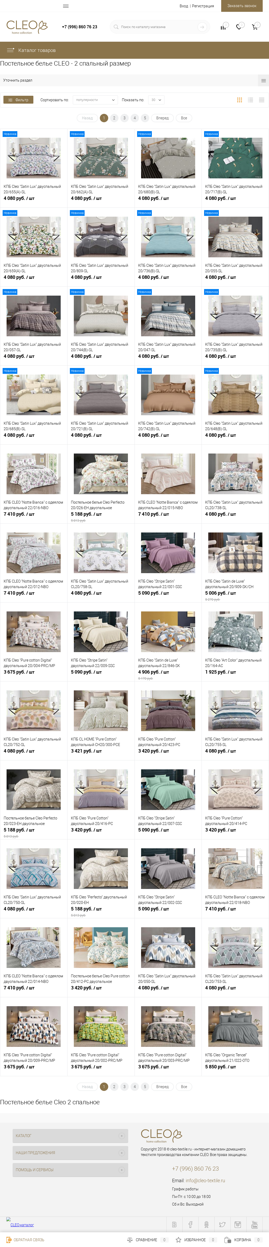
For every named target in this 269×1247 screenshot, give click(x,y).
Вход (184, 6)
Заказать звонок (241, 6)
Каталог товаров (36, 50)
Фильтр (21, 100)
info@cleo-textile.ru (205, 1180)
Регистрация (203, 6)
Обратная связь (28, 1240)
